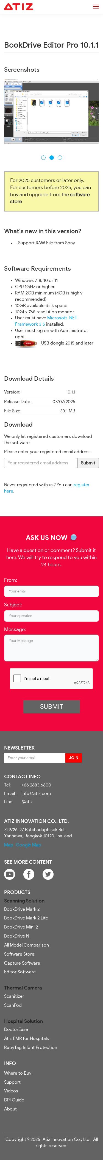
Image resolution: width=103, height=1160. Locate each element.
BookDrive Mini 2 (21, 927)
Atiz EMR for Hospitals (26, 1038)
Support (12, 1082)
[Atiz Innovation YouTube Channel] (9, 873)
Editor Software (20, 972)
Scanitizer (14, 996)
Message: (15, 629)
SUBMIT (51, 707)
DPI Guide (14, 1100)
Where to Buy (17, 1073)
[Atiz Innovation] (18, 7)
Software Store (19, 954)
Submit (88, 463)
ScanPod (13, 1005)
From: (10, 580)
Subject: (13, 605)
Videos (11, 1091)
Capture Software (22, 963)
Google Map (28, 845)
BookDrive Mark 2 (22, 909)
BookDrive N (16, 936)
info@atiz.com (36, 793)
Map (8, 845)
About (10, 1109)
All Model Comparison (26, 945)
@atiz (27, 802)
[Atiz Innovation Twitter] (48, 873)
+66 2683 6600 (36, 785)
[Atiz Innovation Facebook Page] (28, 873)
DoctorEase (16, 1029)
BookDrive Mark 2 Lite (26, 918)
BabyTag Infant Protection (30, 1047)
